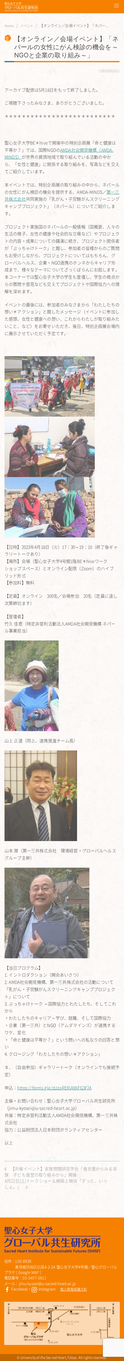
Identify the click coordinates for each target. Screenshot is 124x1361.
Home (9, 26)
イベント (27, 26)
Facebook (19, 1289)
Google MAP (28, 1272)
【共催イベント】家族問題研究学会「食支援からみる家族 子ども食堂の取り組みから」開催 (61, 1172)
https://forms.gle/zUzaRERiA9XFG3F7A (54, 1088)
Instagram (46, 1289)
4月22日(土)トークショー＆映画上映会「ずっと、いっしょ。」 (56, 1184)
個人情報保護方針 (73, 1289)
